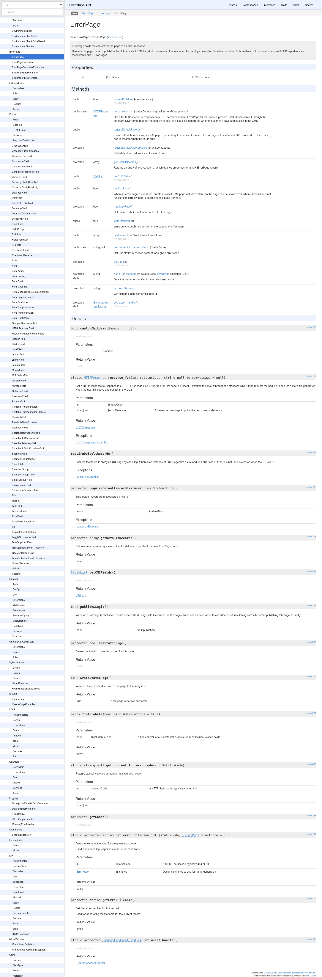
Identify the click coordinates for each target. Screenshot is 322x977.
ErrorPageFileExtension (24, 77)
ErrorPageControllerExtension (28, 67)
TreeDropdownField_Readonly (28, 547)
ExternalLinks (16, 83)
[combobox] (32, 12)
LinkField (14, 761)
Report (16, 908)
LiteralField (18, 359)
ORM (12, 954)
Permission (19, 610)
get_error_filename (125, 274)
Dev (15, 594)
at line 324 (311, 676)
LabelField (17, 349)
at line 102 (311, 327)
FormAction (18, 271)
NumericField (19, 385)
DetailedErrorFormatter (24, 808)
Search (309, 5)
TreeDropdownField (22, 542)
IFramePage (18, 699)
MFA (11, 855)
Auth (15, 584)
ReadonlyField (19, 417)
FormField (17, 281)
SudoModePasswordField (25, 490)
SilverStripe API (79, 4)
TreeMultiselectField (23, 553)
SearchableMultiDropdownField (28, 448)
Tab (14, 495)
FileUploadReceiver (22, 255)
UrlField (16, 568)
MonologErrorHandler (23, 824)
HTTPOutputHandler (23, 819)
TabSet (16, 500)
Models (16, 782)
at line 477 (311, 898)
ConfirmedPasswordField (25, 171)
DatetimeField (19, 208)
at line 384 (311, 764)
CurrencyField (19, 177)
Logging (13, 798)
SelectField (18, 464)
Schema (17, 135)
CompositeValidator (22, 166)
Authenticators (20, 714)
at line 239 (311, 536)
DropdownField (20, 218)
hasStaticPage (122, 206)
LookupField (18, 365)
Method (17, 897)
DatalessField (19, 192)
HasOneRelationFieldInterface (28, 333)
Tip (13, 526)
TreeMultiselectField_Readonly (28, 558)
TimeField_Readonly (23, 521)
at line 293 (311, 605)
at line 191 (311, 487)
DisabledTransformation (24, 213)
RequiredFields (20, 427)
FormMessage (19, 286)
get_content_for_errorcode (130, 247)
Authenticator (20, 861)
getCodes (119, 261)
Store (15, 678)
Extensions (19, 599)
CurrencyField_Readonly (25, 187)
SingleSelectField (21, 485)
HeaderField (18, 338)
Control (16, 667)
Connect (17, 960)
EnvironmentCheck (22, 30)
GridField (17, 124)
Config (16, 589)
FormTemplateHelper (23, 307)
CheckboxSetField (22, 156)
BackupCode (19, 866)
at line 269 (311, 571)
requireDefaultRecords (127, 129)
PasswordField (20, 396)
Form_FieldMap (20, 318)
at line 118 (311, 376)
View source (115, 37)
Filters (16, 970)
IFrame (13, 693)
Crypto (16, 673)
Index (296, 5)
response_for (122, 111)
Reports (17, 104)
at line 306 (311, 641)
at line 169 (311, 452)
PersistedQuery (21, 615)
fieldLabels (120, 235)
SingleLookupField (22, 479)
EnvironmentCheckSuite (25, 36)
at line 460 (311, 834)
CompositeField (20, 161)
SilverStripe (87, 13)
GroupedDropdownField (24, 323)
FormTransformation (23, 312)
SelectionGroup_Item (23, 474)
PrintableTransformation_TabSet (29, 412)
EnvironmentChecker (23, 46)
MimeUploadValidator (23, 944)
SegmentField (19, 453)
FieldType (18, 965)
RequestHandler (21, 913)
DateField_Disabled (22, 203)
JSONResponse (20, 934)
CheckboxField (20, 145)
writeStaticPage (123, 221)
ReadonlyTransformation (25, 422)
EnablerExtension (21, 834)
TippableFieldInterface (24, 532)
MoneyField (18, 370)
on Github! (311, 975)
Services (17, 20)
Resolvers (18, 626)
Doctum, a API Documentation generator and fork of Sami (290, 972)
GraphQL (14, 579)
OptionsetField (20, 391)
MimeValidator (16, 939)
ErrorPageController (22, 62)
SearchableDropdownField (26, 432)
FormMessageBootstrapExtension (30, 291)
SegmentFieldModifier (24, 140)
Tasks (16, 109)
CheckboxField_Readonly (25, 151)
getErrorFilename (124, 288)
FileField (16, 244)
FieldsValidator (20, 239)
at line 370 (311, 712)
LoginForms (15, 829)
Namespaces (250, 5)
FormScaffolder (20, 302)
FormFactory (19, 276)
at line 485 (311, 938)
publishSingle (122, 188)
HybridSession (20, 683)
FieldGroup (18, 229)
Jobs (15, 93)
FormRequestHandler (23, 297)
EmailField (17, 224)
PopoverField (19, 401)
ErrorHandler (18, 814)
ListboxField (18, 354)
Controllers (18, 88)
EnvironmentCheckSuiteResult (28, 41)
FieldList (16, 234)
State (15, 923)
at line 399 (311, 815)
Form (15, 265)
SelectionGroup (20, 469)
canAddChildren (123, 99)
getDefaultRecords (125, 162)
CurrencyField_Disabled (24, 182)
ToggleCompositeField (24, 537)
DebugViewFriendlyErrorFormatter (30, 803)
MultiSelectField (20, 375)
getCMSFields (122, 176)
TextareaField (19, 511)
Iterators (17, 735)
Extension (18, 887)
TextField (17, 506)
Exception (18, 881)
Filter (15, 119)
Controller (17, 636)
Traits (16, 25)
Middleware (19, 605)
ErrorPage (14, 51)
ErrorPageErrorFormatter (25, 72)
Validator (16, 573)
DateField (17, 198)
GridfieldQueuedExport (21, 641)
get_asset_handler (125, 302)
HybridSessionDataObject (26, 688)
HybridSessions (17, 662)
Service (17, 918)
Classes (232, 5)
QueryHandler (20, 620)
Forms (12, 114)
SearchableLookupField (24, 443)
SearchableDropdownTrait (25, 438)
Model (16, 98)
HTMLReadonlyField (23, 328)
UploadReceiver (20, 563)
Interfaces (269, 5)
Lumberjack (15, 840)
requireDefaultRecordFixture (130, 147)
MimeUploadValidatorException (28, 949)
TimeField (17, 516)
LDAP (12, 709)
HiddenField (18, 344)
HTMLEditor (19, 130)
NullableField (19, 380)
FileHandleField (20, 250)
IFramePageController (23, 704)
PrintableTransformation (24, 406)
